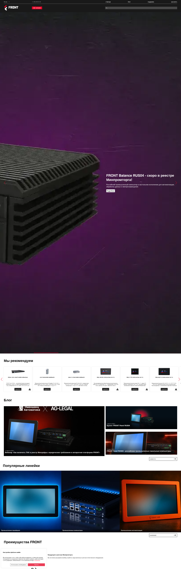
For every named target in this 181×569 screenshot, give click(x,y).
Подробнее (37, 560)
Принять (36, 564)
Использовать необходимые (18, 564)
